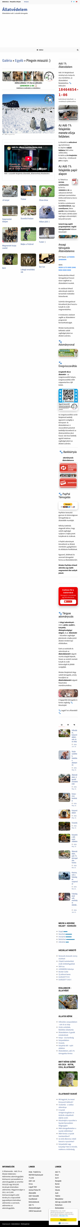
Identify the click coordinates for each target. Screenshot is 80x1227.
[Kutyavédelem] (64, 811)
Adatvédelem (15, 1224)
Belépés (26, 2)
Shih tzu (62, 966)
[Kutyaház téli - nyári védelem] (64, 835)
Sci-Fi (57, 1178)
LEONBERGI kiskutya (66, 969)
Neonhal (62, 934)
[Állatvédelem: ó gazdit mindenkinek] (64, 775)
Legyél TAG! (33, 1187)
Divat (57, 1175)
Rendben (63, 1220)
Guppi (61, 931)
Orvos (31, 1184)
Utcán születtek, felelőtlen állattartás (74, 758)
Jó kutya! (5, 200)
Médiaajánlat (25, 1224)
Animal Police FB (34, 1190)
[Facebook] (72, 1)
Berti (4, 268)
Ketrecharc (58, 1205)
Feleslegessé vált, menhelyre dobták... (75, 900)
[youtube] (76, 1)
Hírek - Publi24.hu (35, 1172)
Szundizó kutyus (27, 218)
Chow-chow (43, 200)
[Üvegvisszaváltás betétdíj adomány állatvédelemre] (68, 400)
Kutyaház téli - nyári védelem (74, 838)
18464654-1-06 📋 (28, 85)
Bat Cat (42, 267)
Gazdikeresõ (33, 1199)
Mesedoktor (59, 1199)
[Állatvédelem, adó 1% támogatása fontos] (64, 852)
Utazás (57, 1190)
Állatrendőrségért (34, 1208)
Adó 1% (31, 1205)
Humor (57, 1187)
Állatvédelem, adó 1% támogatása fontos (75, 857)
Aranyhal (62, 937)
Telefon (57, 1196)
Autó (56, 1193)
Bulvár (57, 1184)
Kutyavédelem (74, 811)
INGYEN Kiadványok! (36, 1175)
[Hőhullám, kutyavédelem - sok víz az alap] (64, 731)
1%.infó (31, 1178)
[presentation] (62, 725)
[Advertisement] (40, 32)
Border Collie (63, 972)
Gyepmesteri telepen (7, 220)
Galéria (7, 61)
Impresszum (6, 1224)
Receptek (58, 1181)
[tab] (62, 725)
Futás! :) (42, 242)
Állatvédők (32, 1193)
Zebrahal (62, 942)
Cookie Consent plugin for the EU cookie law (63, 1223)
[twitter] (74, 1)
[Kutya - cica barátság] (64, 794)
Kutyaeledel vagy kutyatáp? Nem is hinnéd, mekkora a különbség (68, 1146)
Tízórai (23, 199)
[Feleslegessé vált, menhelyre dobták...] (64, 894)
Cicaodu (74, 823)
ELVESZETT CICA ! (65, 979)
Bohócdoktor (59, 1208)
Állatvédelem (14, 9)
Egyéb (19, 61)
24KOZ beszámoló (35, 1211)
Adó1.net (32, 1181)
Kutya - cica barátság (74, 797)
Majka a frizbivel (27, 244)
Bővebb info (63, 1215)
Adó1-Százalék (34, 1196)
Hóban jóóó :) (44, 221)
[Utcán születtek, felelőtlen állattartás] (64, 752)
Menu (41, 50)
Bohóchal (62, 939)
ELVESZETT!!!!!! (64, 977)
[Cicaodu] (64, 823)
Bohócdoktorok (34, 1202)
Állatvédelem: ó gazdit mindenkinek (75, 779)
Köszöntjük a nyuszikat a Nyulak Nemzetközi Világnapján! (68, 1123)
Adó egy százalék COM (63, 1202)
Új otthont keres (65, 974)
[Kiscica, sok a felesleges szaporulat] (64, 873)
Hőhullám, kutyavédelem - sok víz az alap (74, 735)
